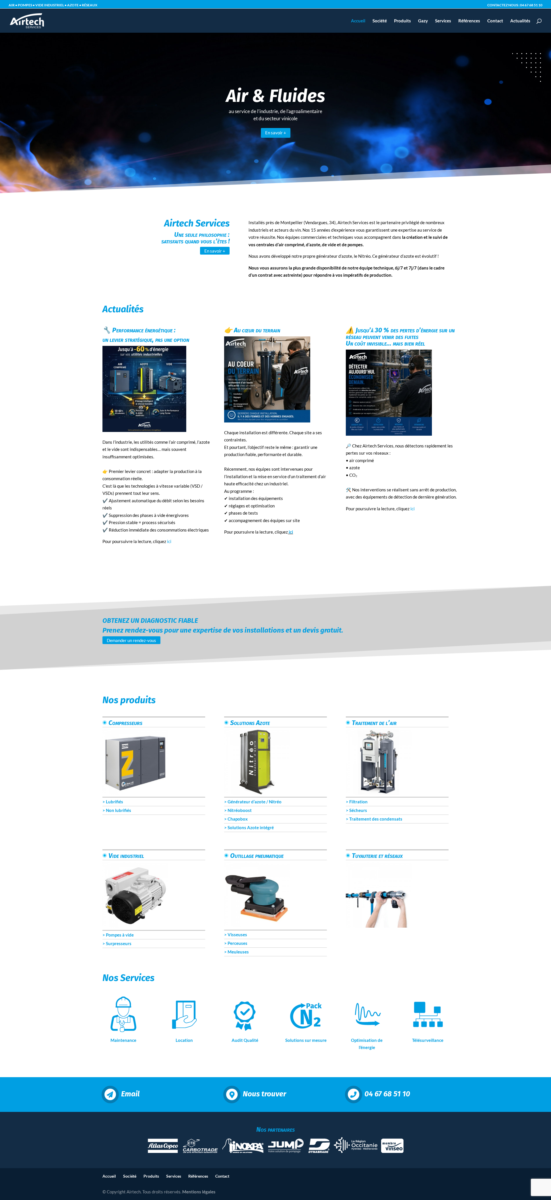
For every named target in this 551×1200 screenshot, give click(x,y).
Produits (402, 21)
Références (469, 21)
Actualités (520, 21)
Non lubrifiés (118, 810)
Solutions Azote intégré (251, 827)
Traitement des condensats (375, 818)
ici (169, 541)
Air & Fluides (275, 96)
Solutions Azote (249, 723)
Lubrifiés (114, 801)
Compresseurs (124, 723)
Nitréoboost (240, 810)
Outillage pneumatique (256, 856)
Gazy (423, 21)
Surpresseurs (118, 943)
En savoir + (275, 132)
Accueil (358, 21)
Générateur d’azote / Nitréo (255, 801)
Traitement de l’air (373, 723)
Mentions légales (199, 1191)
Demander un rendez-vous (131, 640)
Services (443, 21)
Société (379, 21)
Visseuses (237, 934)
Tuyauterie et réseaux (376, 856)
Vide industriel (125, 856)
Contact (495, 21)
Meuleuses (238, 951)
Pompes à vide (120, 934)
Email (130, 1094)
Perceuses (237, 943)
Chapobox (238, 818)
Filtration (358, 801)
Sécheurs (358, 810)
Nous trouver (264, 1094)
